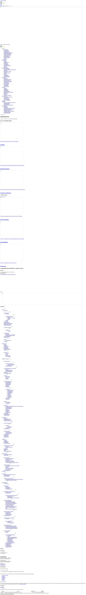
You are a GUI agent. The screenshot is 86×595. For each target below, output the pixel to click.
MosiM (5, 94)
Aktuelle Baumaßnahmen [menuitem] (7, 500)
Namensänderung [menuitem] (8, 412)
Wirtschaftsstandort (6, 104)
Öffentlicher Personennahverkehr (8, 92)
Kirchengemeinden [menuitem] (6, 414)
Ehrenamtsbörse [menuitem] (6, 413)
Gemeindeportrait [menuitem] (6, 333)
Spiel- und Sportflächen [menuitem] (11, 522)
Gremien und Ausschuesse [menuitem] (9, 316)
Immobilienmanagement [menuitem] (7, 525)
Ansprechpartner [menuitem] (8, 356)
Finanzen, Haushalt (6, 57)
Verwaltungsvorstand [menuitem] (7, 322)
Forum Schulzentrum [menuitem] (9, 371)
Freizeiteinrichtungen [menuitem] (9, 382)
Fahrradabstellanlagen (7, 91)
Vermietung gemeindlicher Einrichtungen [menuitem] (11, 528)
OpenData (3, 577)
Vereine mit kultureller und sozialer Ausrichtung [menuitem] (12, 465)
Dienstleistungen (6, 64)
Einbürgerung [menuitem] (8, 410)
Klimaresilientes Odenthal (7, 81)
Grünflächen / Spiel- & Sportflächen (9, 111)
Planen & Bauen (4, 105)
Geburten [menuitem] (7, 409)
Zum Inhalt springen (3, 0)
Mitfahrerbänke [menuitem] (6, 449)
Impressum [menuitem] (5, 341)
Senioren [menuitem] (5, 401)
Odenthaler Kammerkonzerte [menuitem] (10, 460)
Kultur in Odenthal (6, 98)
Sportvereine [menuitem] (7, 466)
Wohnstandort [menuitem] (6, 483)
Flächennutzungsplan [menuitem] (9, 492)
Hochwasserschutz (6, 83)
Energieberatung (6, 82)
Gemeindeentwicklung (7, 110)
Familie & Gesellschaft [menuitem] (5, 358)
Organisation (6, 63)
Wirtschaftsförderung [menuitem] (7, 475)
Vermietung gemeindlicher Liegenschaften (10, 69)
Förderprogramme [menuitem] (6, 436)
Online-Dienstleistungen (7, 65)
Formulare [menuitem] (5, 345)
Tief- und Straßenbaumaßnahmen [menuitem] (10, 501)
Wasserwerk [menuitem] (6, 352)
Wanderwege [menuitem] (7, 531)
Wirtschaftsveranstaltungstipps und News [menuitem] (10, 474)
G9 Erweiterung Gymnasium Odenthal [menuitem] (11, 503)
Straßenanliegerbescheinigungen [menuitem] (10, 542)
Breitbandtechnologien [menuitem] (9, 514)
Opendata (5, 66)
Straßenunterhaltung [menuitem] (10, 538)
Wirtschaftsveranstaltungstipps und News (10, 102)
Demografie (5, 70)
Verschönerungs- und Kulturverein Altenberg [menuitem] (12, 462)
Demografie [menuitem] (5, 372)
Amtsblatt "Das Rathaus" (7, 55)
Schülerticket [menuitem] (7, 385)
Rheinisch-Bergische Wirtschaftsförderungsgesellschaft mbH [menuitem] (14, 479)
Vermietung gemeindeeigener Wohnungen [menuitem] (12, 527)
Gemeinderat (6, 49)
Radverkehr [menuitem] (5, 448)
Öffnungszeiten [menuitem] (6, 347)
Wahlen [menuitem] (9, 319)
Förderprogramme (6, 86)
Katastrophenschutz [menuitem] (10, 365)
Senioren (5, 73)
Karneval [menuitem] (7, 467)
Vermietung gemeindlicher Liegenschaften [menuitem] (10, 368)
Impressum (5, 59)
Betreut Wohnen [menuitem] (8, 402)
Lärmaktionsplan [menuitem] (6, 434)
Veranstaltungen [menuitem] (10, 427)
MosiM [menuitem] (5, 450)
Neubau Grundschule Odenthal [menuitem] (10, 504)
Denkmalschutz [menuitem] (8, 488)
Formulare (5, 61)
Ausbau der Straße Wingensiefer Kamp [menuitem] (11, 506)
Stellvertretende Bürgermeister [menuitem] (8, 323)
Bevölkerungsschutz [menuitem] (7, 361)
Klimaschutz (4, 77)
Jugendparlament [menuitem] (8, 383)
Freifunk (5, 60)
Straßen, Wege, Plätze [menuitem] (7, 530)
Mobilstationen (6, 90)
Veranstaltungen (6, 97)
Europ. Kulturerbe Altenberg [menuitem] (8, 454)
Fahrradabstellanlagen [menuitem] (7, 443)
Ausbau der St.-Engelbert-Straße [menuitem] (10, 507)
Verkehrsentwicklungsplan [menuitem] (7, 451)
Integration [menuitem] (5, 375)
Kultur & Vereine (4, 96)
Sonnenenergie (6, 85)
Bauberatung (6, 107)
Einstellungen (2, 585)
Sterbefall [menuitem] (7, 411)
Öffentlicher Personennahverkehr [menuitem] (8, 445)
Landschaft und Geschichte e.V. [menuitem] (10, 461)
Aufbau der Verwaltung (7, 54)
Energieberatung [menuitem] (6, 428)
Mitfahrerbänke (6, 93)
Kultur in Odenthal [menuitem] (6, 457)
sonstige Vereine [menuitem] (8, 469)
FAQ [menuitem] (6, 508)
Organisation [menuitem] (6, 346)
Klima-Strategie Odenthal (7, 79)
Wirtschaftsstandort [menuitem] (6, 476)
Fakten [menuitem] (7, 354)
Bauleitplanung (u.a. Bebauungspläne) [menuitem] (9, 491)
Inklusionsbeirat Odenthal (7, 53)
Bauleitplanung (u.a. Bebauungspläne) (9, 108)
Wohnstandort (6, 106)
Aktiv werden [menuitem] (8, 377)
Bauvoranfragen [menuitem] (8, 487)
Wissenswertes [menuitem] (8, 376)
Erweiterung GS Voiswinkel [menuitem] (10, 505)
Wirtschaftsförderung (7, 103)
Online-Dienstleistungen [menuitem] (7, 349)
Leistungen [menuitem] (7, 353)
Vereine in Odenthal (7, 99)
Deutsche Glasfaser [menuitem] (8, 512)
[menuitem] (6, 309)
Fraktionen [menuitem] (7, 313)
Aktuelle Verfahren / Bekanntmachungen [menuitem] (11, 495)
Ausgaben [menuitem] (9, 330)
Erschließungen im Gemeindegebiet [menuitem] (11, 526)
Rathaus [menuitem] (3, 309)
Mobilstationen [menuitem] (6, 442)
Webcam (3, 578)
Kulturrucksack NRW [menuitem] (9, 459)
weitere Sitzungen (2, 196)
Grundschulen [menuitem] (8, 389)
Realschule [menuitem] (7, 386)
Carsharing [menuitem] (5, 440)
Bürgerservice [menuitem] (4, 343)
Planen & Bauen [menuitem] (4, 482)
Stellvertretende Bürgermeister (8, 52)
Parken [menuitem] (7, 532)
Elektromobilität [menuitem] (6, 441)
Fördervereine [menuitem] (9, 397)
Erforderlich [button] (2, 587)
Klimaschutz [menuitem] (4, 417)
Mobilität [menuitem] (3, 439)
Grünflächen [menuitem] (7, 518)
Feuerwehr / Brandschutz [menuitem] (9, 363)
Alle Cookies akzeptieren (10, 594)
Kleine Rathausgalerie (7, 100)
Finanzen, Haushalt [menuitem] (6, 337)
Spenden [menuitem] (7, 378)
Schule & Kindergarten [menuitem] (7, 381)
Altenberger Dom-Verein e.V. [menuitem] (10, 458)
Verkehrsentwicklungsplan (7, 95)
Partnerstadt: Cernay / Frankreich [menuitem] (10, 334)
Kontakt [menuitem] (5, 339)
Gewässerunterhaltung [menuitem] (9, 432)
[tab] (43, 587)
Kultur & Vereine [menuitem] (4, 453)
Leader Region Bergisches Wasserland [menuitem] (11, 480)
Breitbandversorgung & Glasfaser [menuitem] (9, 511)
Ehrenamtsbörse (6, 75)
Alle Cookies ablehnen (3, 594)
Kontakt (5, 58)
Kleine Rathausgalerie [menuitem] (7, 470)
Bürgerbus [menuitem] (7, 446)
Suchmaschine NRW (5, 575)
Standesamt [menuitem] (5, 405)
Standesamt (5, 74)
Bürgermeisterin (6, 51)
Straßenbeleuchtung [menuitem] (8, 546)
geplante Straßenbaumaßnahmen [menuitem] (10, 534)
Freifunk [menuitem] (5, 344)
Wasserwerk (5, 67)
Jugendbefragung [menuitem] (8, 384)
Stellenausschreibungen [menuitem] (7, 336)
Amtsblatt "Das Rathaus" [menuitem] (7, 327)
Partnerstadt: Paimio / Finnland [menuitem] (10, 335)
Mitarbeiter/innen (6, 62)
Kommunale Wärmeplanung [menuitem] (8, 420)
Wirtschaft (3, 101)
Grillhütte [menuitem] (7, 369)
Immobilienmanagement (7, 112)
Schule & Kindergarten (7, 72)
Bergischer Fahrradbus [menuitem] (9, 447)
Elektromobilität (6, 89)
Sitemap (3, 579)
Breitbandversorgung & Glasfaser (8, 109)
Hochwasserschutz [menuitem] (6, 431)
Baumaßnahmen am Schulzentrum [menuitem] (10, 502)
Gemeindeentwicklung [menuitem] (7, 515)
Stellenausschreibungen (7, 56)
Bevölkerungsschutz (7, 68)
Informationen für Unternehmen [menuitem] (8, 478)
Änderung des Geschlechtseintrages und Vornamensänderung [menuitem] (14, 406)
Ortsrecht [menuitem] (9, 318)
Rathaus (3, 48)
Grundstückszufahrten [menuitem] (11, 541)
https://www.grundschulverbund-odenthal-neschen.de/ (8, 274)
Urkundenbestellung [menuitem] (8, 408)
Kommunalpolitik (6, 50)
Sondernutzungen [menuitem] (10, 540)
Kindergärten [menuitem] (9, 396)
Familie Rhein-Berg (7, 76)
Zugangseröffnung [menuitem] (8, 340)
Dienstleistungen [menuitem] (6, 348)
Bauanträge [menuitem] (7, 486)
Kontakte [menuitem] (7, 425)
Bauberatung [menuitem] (6, 485)
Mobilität (3, 87)
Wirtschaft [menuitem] (3, 473)
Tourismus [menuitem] (3, 471)
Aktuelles (5, 88)
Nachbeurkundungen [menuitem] (9, 407)
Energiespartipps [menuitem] (6, 435)
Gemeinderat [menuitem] (6, 310)
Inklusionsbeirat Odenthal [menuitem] (7, 324)
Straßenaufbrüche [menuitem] (10, 539)
